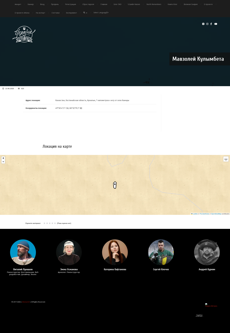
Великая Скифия (191, 4)
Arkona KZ (26, 302)
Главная (104, 4)
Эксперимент (71, 13)
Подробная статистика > (199, 315)
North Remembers (154, 4)
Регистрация (70, 4)
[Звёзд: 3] (50, 223)
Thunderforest (204, 214)
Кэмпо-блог (172, 4)
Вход (42, 4)
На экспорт (40, 13)
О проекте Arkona (22, 13)
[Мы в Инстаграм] (207, 24)
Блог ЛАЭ (117, 4)
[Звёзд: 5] (55, 223)
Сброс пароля (88, 4)
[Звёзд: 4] (52, 223)
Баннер (31, 4)
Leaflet (195, 214)
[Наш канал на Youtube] (215, 24)
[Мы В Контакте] (203, 24)
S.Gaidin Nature (134, 4)
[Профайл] (23, 252)
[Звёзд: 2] (47, 223)
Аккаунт (18, 4)
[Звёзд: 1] (44, 223)
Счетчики (56, 13)
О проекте (208, 4)
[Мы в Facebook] (211, 24)
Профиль (55, 4)
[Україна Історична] (23, 44)
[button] (115, 185)
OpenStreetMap (216, 214)
